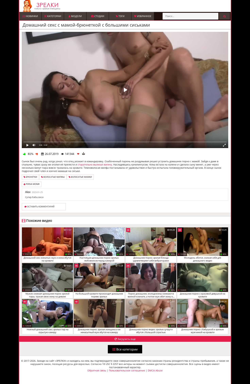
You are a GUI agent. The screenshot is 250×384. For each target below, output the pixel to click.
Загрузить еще (126, 339)
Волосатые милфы (54, 176)
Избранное (143, 16)
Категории (54, 16)
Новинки (31, 16)
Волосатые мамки (81, 176)
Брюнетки (31, 176)
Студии (99, 16)
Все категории (126, 349)
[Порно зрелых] (126, 6)
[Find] (224, 16)
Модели (76, 16)
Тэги (121, 16)
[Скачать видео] (83, 154)
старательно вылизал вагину (95, 164)
